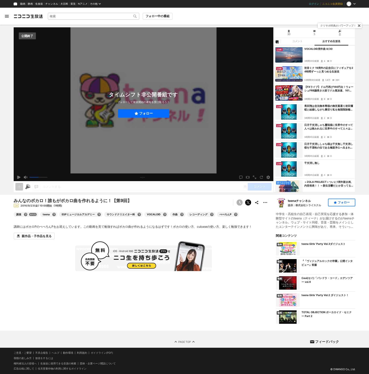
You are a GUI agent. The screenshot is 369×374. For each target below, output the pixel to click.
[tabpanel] (314, 118)
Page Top (184, 341)
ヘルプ (55, 353)
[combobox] (93, 16)
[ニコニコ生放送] (28, 16)
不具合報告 (41, 353)
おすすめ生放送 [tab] (331, 41)
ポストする (248, 202)
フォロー (146, 113)
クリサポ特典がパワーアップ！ (338, 25)
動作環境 (68, 353)
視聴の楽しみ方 (23, 358)
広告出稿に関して (24, 368)
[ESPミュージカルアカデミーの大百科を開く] (99, 214)
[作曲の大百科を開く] (182, 214)
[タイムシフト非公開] (240, 202)
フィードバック (327, 341)
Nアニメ (83, 4)
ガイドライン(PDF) (102, 353)
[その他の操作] (265, 202)
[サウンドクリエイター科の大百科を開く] (139, 214)
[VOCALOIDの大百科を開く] (165, 214)
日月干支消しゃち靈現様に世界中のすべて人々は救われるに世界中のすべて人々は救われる (328, 127)
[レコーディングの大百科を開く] (212, 214)
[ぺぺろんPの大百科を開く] (235, 214)
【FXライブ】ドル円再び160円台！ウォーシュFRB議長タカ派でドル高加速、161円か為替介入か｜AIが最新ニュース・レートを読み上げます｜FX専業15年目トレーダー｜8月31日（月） (328, 88)
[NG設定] (277, 41)
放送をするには (44, 358)
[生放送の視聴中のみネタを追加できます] (19, 187)
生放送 (39, 4)
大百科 (64, 4)
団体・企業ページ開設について (98, 363)
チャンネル (51, 4)
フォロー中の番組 (158, 16)
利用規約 (82, 353)
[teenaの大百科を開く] (54, 214)
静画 (30, 4)
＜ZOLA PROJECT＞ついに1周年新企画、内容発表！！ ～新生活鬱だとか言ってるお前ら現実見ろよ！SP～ (328, 184)
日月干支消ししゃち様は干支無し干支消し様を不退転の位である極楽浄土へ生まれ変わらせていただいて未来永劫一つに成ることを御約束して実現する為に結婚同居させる (328, 146)
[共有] (257, 202)
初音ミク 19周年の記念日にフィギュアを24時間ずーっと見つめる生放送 (328, 69)
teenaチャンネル (299, 200)
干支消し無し (312, 162)
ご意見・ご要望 (23, 352)
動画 (22, 4)
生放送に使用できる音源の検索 (58, 363)
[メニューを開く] (7, 16)
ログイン (314, 4)
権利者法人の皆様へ (25, 363)
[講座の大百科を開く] (25, 214)
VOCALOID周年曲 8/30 (318, 48)
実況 (73, 4)
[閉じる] (359, 25)
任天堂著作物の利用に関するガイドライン (62, 368)
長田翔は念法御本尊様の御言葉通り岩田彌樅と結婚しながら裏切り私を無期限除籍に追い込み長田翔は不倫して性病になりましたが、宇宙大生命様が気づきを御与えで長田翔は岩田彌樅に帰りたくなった (328, 107)
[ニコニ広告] (28, 187)
